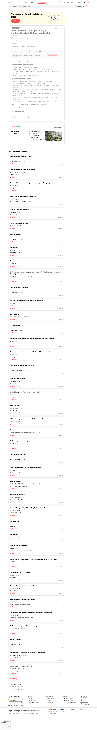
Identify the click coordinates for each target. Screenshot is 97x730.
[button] (84, 697)
